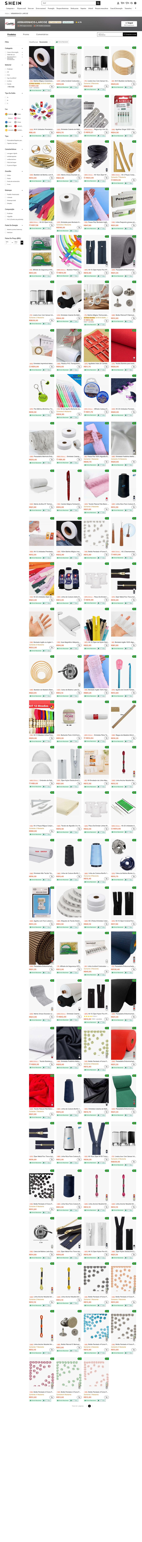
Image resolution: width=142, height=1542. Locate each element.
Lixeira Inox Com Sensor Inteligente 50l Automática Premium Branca (96, 81)
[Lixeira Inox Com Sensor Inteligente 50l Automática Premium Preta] (123, 1138)
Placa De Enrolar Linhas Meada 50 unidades (96, 597)
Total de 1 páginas (78, 1406)
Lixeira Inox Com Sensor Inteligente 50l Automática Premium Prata (42, 315)
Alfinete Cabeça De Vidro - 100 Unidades (96, 409)
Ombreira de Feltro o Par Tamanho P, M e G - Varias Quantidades (41, 780)
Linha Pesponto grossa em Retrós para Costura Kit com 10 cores (123, 222)
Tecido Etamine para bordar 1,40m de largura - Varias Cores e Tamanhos (123, 363)
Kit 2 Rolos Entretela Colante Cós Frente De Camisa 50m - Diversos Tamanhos (96, 921)
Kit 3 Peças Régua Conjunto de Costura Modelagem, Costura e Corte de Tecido (42, 826)
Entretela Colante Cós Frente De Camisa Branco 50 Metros (69, 456)
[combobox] (40, 42)
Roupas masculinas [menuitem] (101, 8)
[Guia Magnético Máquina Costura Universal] (68, 624)
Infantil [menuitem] (90, 8)
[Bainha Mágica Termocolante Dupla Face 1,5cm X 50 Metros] (96, 297)
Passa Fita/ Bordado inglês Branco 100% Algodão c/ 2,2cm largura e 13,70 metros (96, 222)
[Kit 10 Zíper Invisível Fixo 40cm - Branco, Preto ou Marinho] (123, 902)
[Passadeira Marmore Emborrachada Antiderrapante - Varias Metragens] (41, 438)
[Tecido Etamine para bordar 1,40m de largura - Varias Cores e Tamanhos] (123, 345)
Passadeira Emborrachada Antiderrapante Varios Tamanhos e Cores (123, 270)
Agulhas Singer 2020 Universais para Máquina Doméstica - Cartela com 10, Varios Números (123, 129)
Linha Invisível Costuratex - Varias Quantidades (69, 81)
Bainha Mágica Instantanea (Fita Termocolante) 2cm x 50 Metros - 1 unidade (42, 81)
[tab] (11, 34)
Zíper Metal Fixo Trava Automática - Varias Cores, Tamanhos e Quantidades (123, 597)
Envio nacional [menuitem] (41, 8)
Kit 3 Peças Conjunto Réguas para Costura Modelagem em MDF (123, 175)
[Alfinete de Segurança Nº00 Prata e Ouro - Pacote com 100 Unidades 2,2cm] (41, 251)
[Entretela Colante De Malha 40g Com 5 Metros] (68, 297)
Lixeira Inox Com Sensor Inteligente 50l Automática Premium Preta (123, 1156)
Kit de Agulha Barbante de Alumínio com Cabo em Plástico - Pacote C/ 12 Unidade (69, 409)
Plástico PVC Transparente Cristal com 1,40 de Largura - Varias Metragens (69, 363)
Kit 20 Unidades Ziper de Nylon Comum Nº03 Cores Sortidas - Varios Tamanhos (42, 597)
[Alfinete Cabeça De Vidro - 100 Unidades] (96, 390)
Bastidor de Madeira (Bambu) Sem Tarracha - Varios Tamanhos (42, 690)
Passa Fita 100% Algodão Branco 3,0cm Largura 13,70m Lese (96, 456)
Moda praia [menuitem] (74, 8)
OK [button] (22, 242)
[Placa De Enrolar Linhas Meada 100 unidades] (96, 807)
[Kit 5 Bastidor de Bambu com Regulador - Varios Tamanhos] (123, 62)
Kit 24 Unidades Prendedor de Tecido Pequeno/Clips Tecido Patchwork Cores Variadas (123, 409)
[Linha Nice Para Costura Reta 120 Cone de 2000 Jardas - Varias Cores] (123, 485)
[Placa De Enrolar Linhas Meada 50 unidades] (96, 578)
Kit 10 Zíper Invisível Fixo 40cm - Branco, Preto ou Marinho (123, 921)
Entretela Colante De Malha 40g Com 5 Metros (69, 315)
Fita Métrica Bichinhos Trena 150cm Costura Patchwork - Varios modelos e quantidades (42, 409)
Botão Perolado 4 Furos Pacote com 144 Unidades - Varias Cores (96, 551)
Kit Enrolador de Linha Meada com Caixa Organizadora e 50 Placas (96, 780)
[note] (35, 90)
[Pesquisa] (98, 3)
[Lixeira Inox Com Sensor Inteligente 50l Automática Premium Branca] (96, 62)
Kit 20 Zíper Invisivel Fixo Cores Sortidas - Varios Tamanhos (41, 222)
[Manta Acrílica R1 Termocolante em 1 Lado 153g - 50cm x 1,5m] (41, 485)
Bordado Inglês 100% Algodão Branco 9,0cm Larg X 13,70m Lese (96, 690)
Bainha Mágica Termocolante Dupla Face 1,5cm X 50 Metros (96, 315)
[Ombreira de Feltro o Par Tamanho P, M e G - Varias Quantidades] (41, 762)
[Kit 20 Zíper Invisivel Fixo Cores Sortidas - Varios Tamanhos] (41, 204)
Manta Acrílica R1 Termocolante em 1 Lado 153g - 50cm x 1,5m (42, 504)
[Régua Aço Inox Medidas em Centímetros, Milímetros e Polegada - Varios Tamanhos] (96, 111)
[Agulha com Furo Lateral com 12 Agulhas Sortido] (41, 902)
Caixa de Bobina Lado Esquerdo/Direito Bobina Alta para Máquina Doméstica (69, 690)
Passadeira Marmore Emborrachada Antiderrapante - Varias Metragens (42, 456)
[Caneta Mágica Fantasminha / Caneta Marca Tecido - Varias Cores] (68, 485)
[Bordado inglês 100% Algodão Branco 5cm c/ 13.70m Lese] (123, 624)
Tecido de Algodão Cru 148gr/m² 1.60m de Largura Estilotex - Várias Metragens (69, 826)
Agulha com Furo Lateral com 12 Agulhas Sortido (42, 921)
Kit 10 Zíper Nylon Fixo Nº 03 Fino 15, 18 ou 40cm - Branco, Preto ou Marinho (96, 270)
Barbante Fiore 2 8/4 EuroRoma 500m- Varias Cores (69, 735)
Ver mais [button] (11, 87)
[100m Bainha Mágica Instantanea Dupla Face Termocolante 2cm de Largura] (68, 533)
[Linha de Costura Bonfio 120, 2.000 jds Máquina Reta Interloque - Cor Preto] (68, 855)
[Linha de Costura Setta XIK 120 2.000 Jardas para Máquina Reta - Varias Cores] (68, 578)
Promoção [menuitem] (51, 8)
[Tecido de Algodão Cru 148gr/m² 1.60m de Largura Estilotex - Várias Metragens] (68, 807)
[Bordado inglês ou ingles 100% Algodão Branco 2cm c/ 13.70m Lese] (41, 624)
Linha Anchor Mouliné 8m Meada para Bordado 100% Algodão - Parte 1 (123, 780)
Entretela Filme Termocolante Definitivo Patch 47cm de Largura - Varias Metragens (96, 735)
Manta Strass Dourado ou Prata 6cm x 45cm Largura (69, 175)
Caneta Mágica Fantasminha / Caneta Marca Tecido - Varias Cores (69, 504)
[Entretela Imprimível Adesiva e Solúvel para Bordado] (41, 345)
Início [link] (7, 13)
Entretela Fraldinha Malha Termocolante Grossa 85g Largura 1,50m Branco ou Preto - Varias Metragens (123, 456)
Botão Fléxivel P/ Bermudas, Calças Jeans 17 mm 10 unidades (123, 315)
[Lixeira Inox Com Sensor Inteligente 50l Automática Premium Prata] (41, 297)
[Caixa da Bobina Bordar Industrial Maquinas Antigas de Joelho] (123, 855)
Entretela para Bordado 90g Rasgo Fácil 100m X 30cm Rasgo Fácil (69, 222)
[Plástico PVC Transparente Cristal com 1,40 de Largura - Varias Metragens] (68, 345)
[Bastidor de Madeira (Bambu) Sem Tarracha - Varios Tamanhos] (41, 671)
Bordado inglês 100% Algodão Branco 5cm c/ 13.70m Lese (123, 642)
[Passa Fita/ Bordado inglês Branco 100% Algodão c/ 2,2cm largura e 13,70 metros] (96, 204)
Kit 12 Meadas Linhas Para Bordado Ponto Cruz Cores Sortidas (42, 735)
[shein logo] (13, 3)
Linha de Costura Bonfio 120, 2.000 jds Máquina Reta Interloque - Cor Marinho (69, 1109)
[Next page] (92, 1406)
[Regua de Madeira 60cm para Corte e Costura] (123, 717)
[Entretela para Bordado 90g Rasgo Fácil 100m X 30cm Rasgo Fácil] (68, 204)
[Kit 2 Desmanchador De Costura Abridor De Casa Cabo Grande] (123, 533)
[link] (122, 3)
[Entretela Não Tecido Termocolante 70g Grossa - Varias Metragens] (41, 855)
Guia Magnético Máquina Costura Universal (69, 642)
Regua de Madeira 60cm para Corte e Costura (123, 735)
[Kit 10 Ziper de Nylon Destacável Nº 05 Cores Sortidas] (96, 624)
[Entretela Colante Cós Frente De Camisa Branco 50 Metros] (68, 438)
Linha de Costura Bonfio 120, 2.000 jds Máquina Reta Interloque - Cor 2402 (96, 873)
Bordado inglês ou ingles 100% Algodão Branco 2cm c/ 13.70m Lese (42, 642)
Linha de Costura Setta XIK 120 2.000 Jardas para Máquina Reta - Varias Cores (69, 597)
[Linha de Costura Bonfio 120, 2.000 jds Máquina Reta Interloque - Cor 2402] (96, 855)
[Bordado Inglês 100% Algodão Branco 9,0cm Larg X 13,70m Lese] (96, 671)
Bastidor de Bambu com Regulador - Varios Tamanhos (42, 175)
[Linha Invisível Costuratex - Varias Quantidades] (68, 62)
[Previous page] (86, 1406)
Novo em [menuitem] (31, 8)
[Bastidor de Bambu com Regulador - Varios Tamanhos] (41, 156)
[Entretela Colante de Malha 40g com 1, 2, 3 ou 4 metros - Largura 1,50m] (68, 111)
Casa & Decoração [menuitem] (116, 8)
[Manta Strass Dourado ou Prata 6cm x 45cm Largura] (68, 156)
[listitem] (25, 26)
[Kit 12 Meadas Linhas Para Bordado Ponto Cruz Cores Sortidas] (41, 717)
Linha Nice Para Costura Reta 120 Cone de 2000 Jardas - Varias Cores (123, 504)
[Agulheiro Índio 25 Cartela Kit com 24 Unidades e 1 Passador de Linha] (96, 345)
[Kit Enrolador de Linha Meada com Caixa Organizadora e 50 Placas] (96, 762)
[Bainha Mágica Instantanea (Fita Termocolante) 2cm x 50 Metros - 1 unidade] (41, 62)
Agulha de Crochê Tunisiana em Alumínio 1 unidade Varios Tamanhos (123, 690)
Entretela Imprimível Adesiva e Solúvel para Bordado (42, 363)
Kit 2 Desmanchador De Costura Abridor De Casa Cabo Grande (123, 551)
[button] (131, 3)
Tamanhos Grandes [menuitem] (131, 8)
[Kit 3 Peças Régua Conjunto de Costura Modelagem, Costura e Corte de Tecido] (41, 807)
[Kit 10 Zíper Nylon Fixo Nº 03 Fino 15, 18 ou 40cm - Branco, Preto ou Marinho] (96, 251)
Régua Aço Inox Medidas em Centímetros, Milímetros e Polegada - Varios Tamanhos (96, 129)
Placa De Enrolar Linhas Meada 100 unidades (96, 826)
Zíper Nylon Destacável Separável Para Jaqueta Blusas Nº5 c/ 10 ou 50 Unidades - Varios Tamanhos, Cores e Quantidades (69, 780)
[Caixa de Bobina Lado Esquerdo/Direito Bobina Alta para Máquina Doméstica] (68, 671)
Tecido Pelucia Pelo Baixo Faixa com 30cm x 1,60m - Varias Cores (96, 504)
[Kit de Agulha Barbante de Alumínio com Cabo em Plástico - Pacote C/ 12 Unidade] (68, 390)
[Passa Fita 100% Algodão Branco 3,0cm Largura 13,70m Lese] (96, 438)
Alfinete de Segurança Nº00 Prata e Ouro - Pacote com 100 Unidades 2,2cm (42, 270)
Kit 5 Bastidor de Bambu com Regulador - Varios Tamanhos (123, 81)
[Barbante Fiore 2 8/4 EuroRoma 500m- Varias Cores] (68, 717)
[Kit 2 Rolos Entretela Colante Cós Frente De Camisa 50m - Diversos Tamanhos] (96, 902)
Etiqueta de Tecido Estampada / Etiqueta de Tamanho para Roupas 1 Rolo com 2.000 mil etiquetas (69, 921)
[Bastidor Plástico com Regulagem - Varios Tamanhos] (68, 251)
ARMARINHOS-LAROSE (32, 22)
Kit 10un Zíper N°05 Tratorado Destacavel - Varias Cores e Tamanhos (96, 175)
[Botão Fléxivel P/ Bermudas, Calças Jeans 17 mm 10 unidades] (123, 297)
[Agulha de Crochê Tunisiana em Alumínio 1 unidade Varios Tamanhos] (123, 671)
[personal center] (118, 3)
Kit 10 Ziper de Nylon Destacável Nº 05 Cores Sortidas (96, 642)
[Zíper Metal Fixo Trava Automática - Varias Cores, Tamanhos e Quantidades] (123, 578)
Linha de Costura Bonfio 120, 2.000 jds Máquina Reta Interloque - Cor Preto (69, 873)
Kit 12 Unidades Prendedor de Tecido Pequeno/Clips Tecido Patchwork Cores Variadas (42, 551)
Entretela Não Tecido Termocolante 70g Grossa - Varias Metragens (42, 873)
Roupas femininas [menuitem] (62, 8)
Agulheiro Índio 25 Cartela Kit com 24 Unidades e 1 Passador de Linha (96, 363)
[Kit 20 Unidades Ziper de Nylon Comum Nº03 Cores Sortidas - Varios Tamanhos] (41, 578)
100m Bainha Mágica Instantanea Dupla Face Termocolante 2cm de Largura (69, 551)
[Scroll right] (135, 8)
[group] (14, 52)
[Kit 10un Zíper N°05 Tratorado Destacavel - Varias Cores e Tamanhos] (96, 156)
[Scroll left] (133, 8)
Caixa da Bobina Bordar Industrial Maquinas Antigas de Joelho (123, 873)
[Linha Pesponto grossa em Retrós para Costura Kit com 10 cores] (123, 204)
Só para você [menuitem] (21, 8)
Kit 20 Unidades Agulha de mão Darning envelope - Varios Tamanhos (123, 826)
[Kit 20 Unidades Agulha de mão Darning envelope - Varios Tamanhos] (123, 807)
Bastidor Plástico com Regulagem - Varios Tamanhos (69, 270)
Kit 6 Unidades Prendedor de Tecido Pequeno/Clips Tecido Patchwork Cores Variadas (42, 129)
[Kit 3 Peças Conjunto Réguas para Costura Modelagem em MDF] (123, 156)
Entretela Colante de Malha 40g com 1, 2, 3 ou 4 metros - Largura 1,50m (69, 129)
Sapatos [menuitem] (83, 8)
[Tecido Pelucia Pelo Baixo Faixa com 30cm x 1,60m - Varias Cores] (96, 485)
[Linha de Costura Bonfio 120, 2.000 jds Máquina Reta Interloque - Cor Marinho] (68, 1090)
